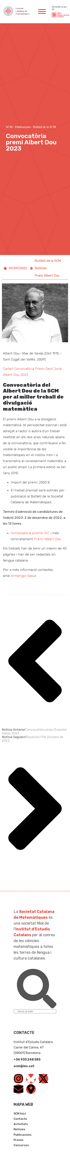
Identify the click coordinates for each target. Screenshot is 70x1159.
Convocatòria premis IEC (30, 533)
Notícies (41, 268)
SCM (9, 127)
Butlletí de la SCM (44, 127)
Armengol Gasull (23, 576)
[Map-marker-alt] (31, 1089)
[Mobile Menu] (42, 11)
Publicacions (23, 127)
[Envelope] (18, 1089)
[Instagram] (18, 1078)
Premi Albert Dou (47, 275)
